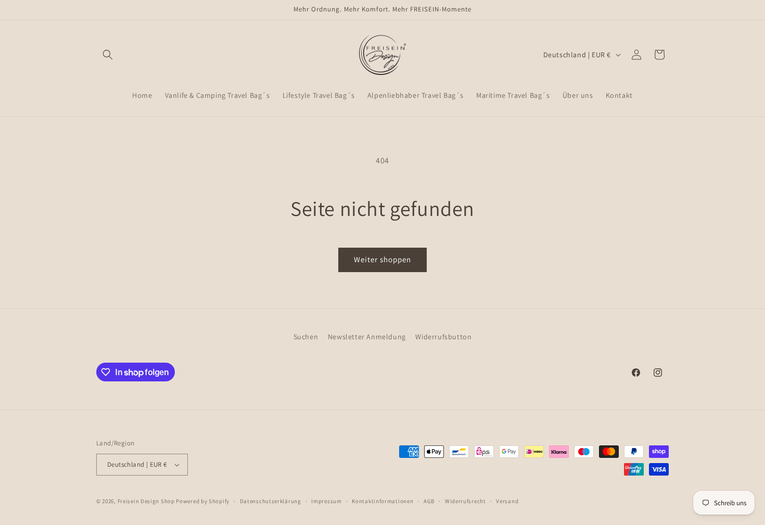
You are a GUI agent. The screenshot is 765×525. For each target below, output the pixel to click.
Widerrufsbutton (443, 336)
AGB (429, 501)
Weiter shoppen (382, 259)
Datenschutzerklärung (270, 501)
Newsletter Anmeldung (367, 336)
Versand (507, 501)
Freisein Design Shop (146, 501)
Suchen (306, 336)
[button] (107, 54)
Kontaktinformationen (382, 501)
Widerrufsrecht (465, 501)
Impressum (326, 501)
